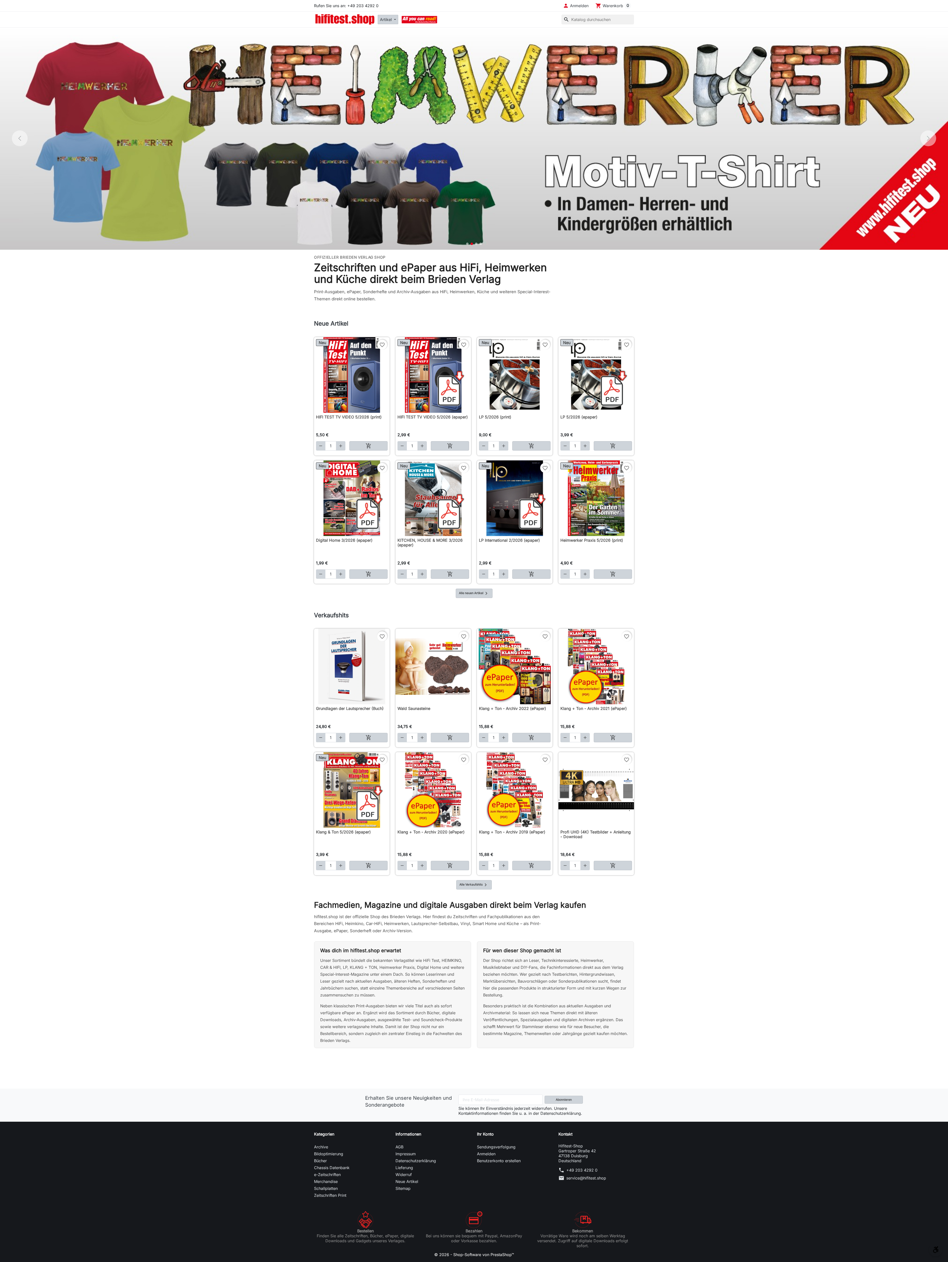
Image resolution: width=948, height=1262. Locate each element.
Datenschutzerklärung (415, 1160)
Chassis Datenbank (332, 1167)
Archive (321, 1146)
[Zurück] (20, 138)
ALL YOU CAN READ (419, 19)
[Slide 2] (472, 244)
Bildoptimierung (328, 1153)
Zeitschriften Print (330, 1195)
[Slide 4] (480, 244)
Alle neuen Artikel (474, 593)
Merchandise (326, 1181)
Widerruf (403, 1174)
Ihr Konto (485, 1134)
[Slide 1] (467, 244)
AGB (399, 1146)
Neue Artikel (406, 1181)
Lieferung (404, 1167)
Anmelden (486, 1153)
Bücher (320, 1160)
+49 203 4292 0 (581, 1170)
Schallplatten (326, 1188)
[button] (576, 5)
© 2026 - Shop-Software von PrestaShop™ (474, 1254)
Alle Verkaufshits (474, 885)
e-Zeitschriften (327, 1174)
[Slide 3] (476, 244)
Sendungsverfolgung (496, 1146)
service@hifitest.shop (586, 1178)
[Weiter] (928, 138)
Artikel (386, 19)
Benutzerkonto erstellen (499, 1160)
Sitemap (403, 1188)
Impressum (405, 1153)
